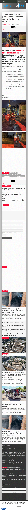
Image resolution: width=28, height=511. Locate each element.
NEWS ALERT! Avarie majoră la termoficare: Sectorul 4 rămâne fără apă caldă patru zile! (12, 310)
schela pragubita (20, 176)
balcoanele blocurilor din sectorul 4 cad (13, 51)
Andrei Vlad (7, 24)
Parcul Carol (17, 174)
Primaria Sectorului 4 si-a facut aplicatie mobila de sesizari (13, 480)
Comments (17, 467)
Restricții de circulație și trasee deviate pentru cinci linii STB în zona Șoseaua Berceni (13, 404)
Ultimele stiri (10, 467)
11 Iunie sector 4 (13, 172)
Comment (4, 210)
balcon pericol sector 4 (8, 174)
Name (3, 221)
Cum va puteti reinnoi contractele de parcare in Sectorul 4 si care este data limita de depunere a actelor (14, 475)
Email (3, 225)
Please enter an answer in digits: (9, 232)
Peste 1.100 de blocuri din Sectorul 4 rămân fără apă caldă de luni (14, 330)
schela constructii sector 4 (9, 176)
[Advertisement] (14, 158)
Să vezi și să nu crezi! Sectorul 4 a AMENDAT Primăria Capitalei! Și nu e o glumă (12, 194)
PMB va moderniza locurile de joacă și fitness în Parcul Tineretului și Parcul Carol (13, 199)
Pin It (4, 29)
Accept (3, 508)
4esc (3, 452)
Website (4, 228)
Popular (4, 467)
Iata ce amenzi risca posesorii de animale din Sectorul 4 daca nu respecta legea (13, 470)
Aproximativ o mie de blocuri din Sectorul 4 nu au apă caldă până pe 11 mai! (13, 334)
